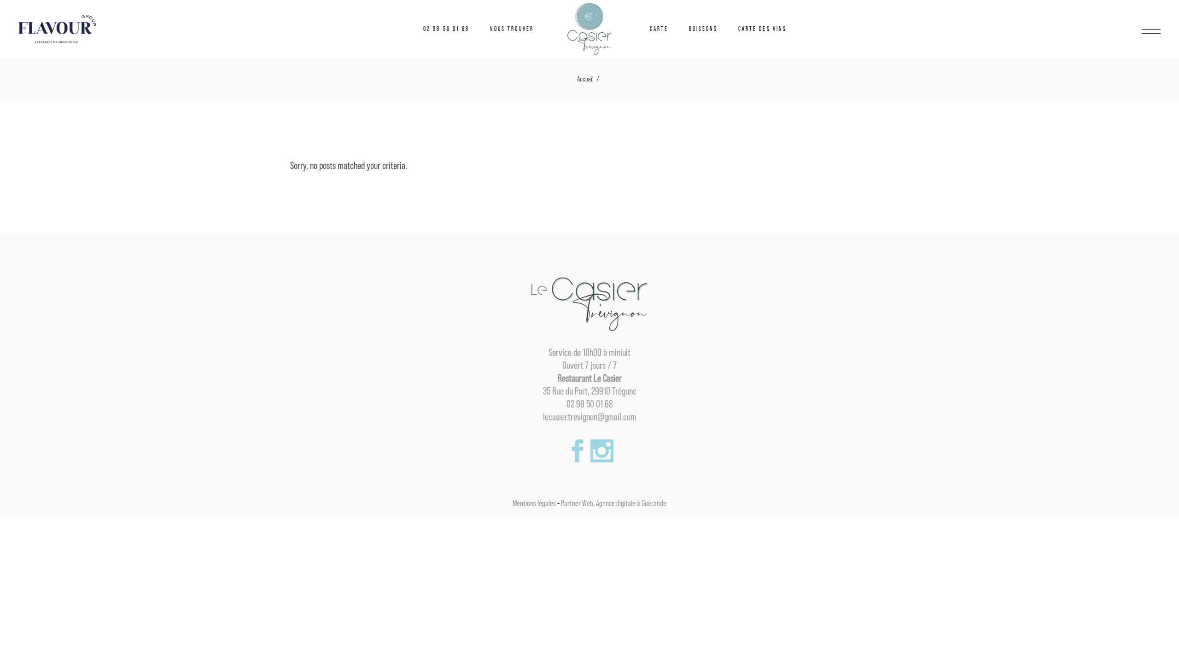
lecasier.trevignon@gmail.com (589, 417)
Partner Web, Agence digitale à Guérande (613, 503)
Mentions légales (534, 503)
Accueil (585, 79)
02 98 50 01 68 (589, 404)
